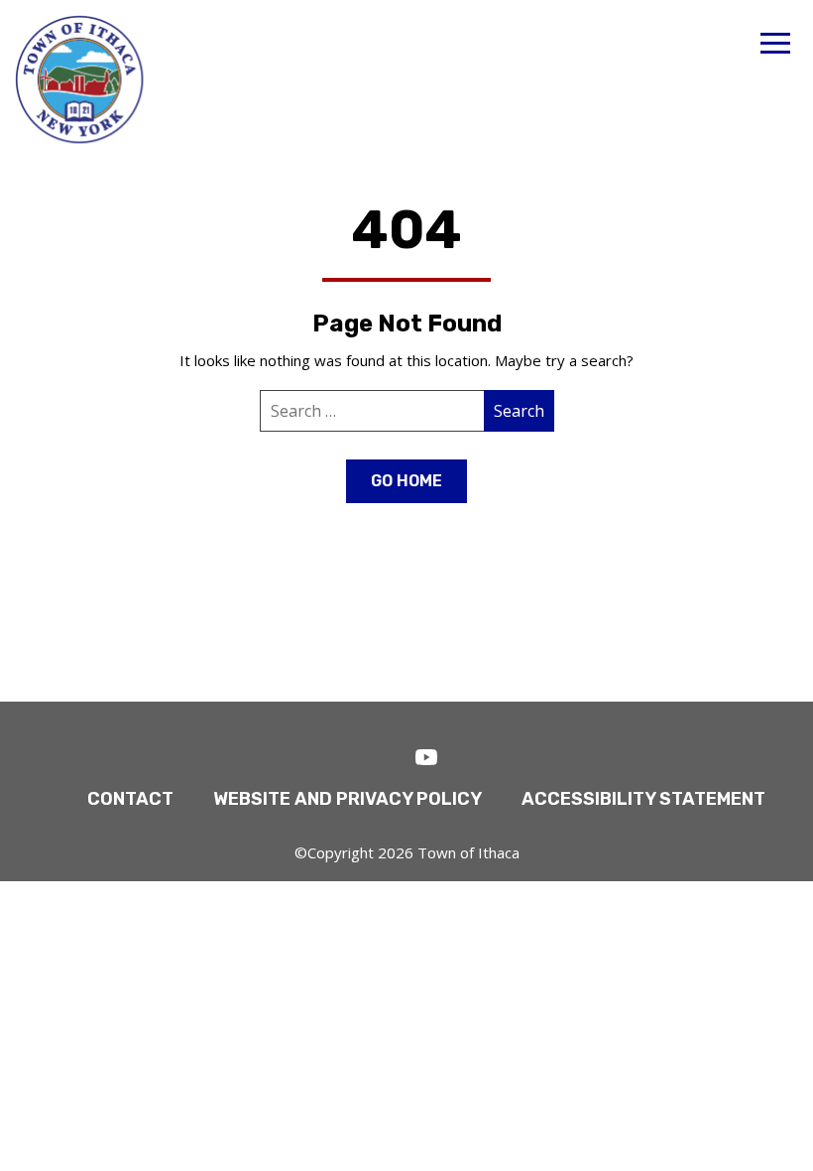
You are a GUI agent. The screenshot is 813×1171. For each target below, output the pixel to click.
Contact (130, 799)
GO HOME (406, 480)
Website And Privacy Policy (347, 799)
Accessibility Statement (643, 799)
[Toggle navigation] (775, 46)
